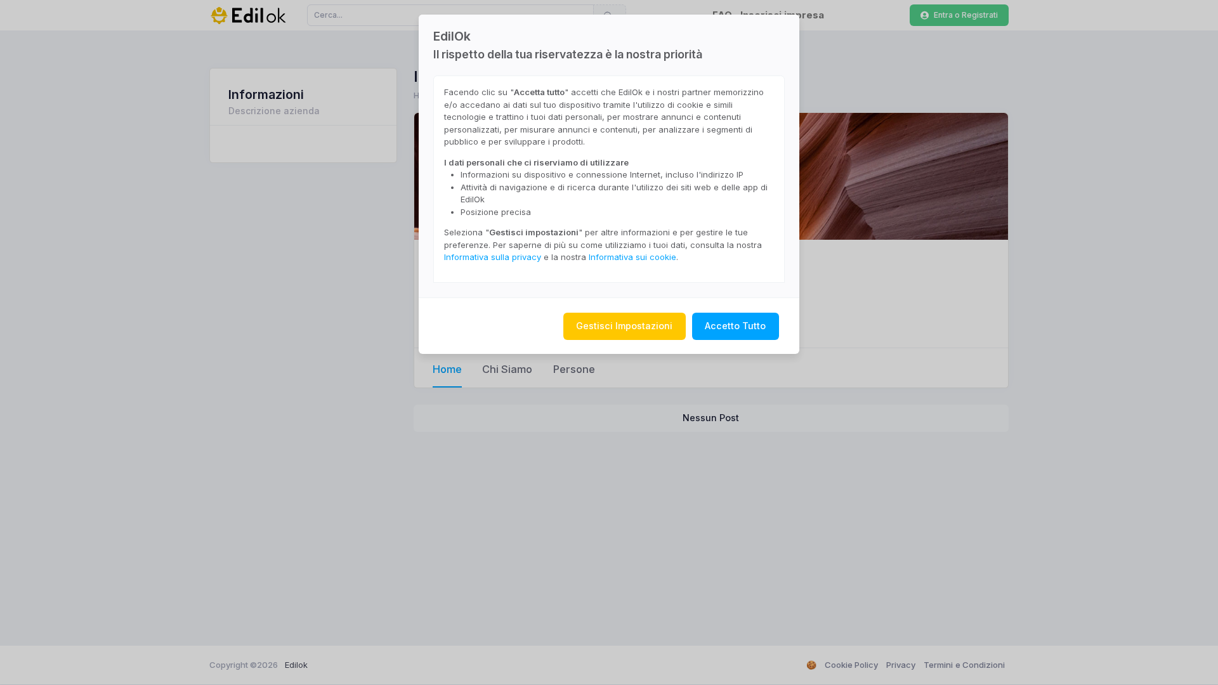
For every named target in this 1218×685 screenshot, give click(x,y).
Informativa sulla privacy (492, 257)
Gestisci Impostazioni (624, 325)
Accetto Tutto (735, 325)
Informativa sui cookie (632, 257)
